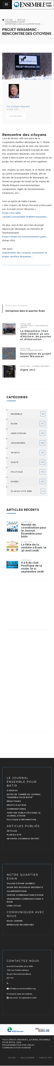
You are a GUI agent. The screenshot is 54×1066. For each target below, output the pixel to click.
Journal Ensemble (40, 366)
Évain (14, 424)
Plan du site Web (21, 491)
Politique (17, 472)
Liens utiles (14, 906)
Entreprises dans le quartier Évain (22, 24)
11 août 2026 (26, 542)
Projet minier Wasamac (31, 350)
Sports (15, 452)
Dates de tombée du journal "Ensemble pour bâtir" (24, 795)
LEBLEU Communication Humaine (18, 1046)
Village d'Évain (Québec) (21, 883)
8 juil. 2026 (25, 348)
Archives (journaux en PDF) (23, 839)
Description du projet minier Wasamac (35, 355)
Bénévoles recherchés (20, 925)
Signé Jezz (27, 369)
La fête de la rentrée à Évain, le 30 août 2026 (33, 547)
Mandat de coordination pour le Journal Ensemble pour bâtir (33, 530)
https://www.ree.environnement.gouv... (25, 236)
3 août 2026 (26, 560)
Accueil (9, 20)
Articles (21, 20)
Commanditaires (16, 809)
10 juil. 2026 (25, 324)
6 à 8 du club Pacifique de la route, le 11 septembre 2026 (32, 567)
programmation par (14, 1045)
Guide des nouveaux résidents (25, 887)
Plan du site (14, 835)
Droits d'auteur (16, 805)
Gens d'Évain (18, 433)
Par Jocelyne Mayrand (18, 106)
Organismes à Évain (15, 22)
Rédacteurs (14, 801)
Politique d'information (21, 820)
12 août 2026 (26, 522)
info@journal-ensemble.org (22, 988)
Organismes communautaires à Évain (25, 900)
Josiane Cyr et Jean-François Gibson (34, 326)
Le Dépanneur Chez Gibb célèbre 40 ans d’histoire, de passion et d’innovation (35, 335)
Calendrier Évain (17, 891)
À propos (12, 791)
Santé (14, 462)
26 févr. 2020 (12, 109)
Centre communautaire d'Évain (25, 895)
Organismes (16, 116)
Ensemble (16, 414)
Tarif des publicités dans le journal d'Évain (23, 814)
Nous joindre (15, 921)
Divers (15, 481)
